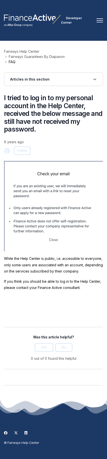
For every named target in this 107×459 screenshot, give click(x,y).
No (64, 347)
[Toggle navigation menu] (100, 20)
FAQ (12, 62)
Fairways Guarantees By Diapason (37, 56)
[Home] (32, 20)
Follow (22, 150)
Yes (44, 347)
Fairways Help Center (21, 51)
